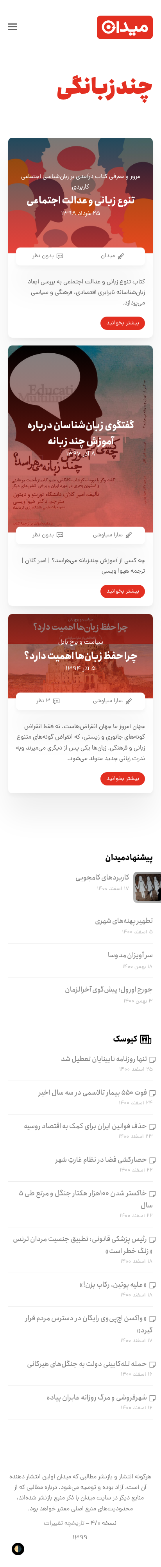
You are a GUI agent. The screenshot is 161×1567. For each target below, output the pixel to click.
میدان (108, 256)
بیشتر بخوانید (122, 323)
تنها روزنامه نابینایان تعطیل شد (104, 1059)
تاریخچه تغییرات (64, 1523)
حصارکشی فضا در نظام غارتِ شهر (101, 1159)
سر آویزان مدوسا (130, 955)
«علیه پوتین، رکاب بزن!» (113, 1284)
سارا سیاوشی (108, 535)
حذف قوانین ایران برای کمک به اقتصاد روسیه (85, 1126)
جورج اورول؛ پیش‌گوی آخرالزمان (109, 989)
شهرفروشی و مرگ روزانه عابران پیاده (97, 1397)
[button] (12, 27)
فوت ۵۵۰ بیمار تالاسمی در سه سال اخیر (93, 1092)
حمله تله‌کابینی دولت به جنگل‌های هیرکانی (87, 1364)
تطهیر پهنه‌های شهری (124, 920)
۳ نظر (43, 701)
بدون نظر (43, 256)
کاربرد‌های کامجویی (102, 877)
